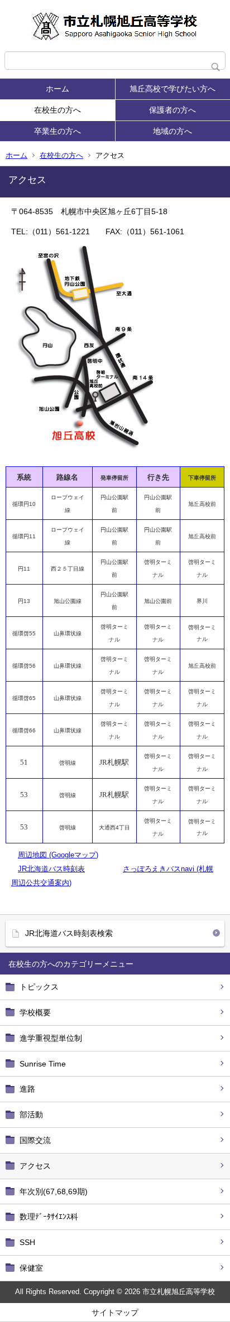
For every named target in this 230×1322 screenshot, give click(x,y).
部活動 (31, 1114)
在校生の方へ (57, 109)
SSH (27, 1242)
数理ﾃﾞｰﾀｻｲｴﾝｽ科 (49, 1216)
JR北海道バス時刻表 (51, 869)
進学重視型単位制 (51, 1038)
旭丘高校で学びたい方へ (172, 88)
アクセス (35, 1165)
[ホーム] (115, 25)
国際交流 (35, 1140)
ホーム (57, 88)
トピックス (39, 986)
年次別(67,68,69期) (54, 1191)
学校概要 (35, 1012)
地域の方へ (172, 131)
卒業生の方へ (57, 131)
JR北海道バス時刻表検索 (69, 933)
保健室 (31, 1267)
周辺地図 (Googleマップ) (58, 855)
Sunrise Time (43, 1063)
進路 (27, 1088)
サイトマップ (115, 1312)
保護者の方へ (172, 109)
